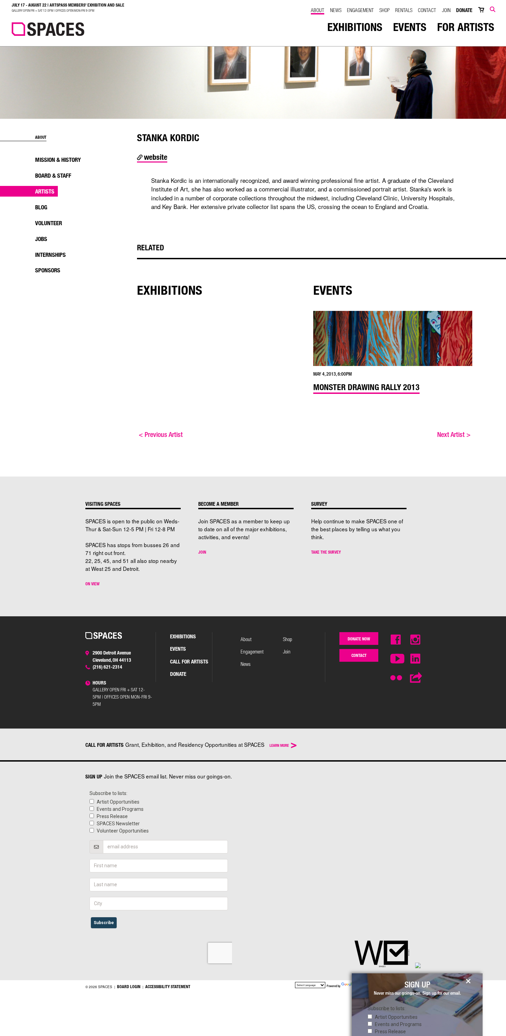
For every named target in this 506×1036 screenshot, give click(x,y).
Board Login (128, 986)
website (154, 156)
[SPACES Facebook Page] (395, 640)
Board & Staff (53, 175)
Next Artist (454, 434)
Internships (50, 254)
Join (446, 10)
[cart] (481, 10)
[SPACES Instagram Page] (415, 640)
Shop (384, 10)
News (335, 10)
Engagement (360, 10)
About (317, 10)
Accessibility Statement (167, 986)
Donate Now (359, 638)
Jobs (41, 238)
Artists (44, 191)
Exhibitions (354, 26)
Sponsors (47, 270)
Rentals (403, 10)
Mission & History (58, 159)
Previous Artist (161, 434)
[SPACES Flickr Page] (395, 675)
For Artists (465, 26)
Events (409, 26)
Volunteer (48, 223)
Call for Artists (189, 661)
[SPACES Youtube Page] (395, 659)
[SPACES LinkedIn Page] (415, 659)
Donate (464, 10)
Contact (427, 10)
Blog (41, 207)
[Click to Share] (415, 678)
